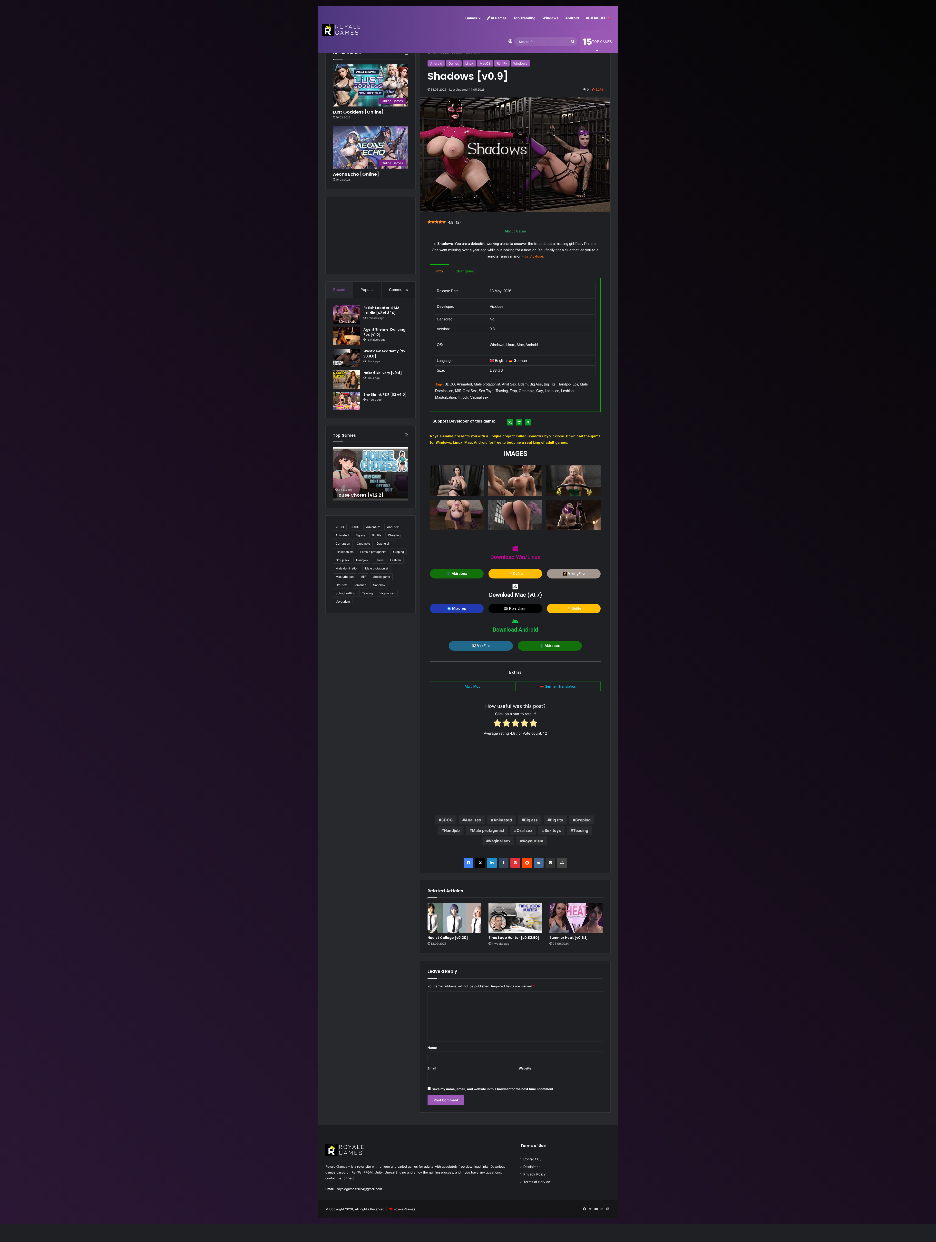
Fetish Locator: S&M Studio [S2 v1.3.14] (381, 310)
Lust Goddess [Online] (358, 112)
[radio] (497, 724)
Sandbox (379, 585)
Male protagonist (488, 830)
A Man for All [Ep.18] (357, 495)
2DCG (340, 527)
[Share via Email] (550, 863)
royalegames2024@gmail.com (359, 1189)
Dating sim (384, 543)
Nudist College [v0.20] (448, 937)
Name (432, 1047)
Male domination (347, 568)
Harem (378, 560)
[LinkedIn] (492, 863)
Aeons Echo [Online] (356, 174)
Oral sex (524, 830)
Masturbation (345, 576)
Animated (502, 820)
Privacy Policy (534, 1174)
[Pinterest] (515, 863)
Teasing (580, 830)
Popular (367, 289)
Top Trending (524, 18)
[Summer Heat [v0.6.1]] (576, 918)
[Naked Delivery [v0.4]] (346, 379)
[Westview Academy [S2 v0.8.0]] (346, 358)
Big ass (531, 820)
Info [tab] (439, 271)
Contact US (532, 1159)
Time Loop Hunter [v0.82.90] (513, 937)
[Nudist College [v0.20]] (454, 918)
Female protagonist (373, 552)
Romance (359, 585)
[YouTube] (596, 1209)
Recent (339, 289)
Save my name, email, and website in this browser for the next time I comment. (493, 1089)
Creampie (363, 543)
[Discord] (608, 1209)
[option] (370, 474)
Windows (550, 18)
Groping (583, 820)
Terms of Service (536, 1182)
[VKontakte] (539, 863)
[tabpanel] (515, 345)
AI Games (498, 18)
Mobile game (381, 576)
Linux (469, 63)
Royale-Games (404, 1209)
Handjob (452, 830)
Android (572, 18)
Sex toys (553, 830)
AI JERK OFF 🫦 (598, 18)
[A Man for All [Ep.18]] (370, 474)
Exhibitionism (344, 552)
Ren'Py (502, 63)
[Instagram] (602, 1209)
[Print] (562, 863)
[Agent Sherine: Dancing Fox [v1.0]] (346, 336)
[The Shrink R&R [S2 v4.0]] (346, 401)
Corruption (343, 543)
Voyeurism (533, 840)
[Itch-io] (519, 422)
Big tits (556, 820)
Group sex (342, 560)
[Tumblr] (503, 863)
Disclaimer (531, 1167)
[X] (480, 863)
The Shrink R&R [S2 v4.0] (385, 394)
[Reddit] (527, 863)
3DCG (447, 820)
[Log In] (510, 41)
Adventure (373, 527)
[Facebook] (468, 863)
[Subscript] (510, 422)
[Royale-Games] (341, 30)
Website (525, 1068)
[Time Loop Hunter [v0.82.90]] (515, 918)
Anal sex (473, 820)
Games (471, 18)
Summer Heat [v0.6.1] (568, 937)
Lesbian (395, 560)
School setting (345, 593)
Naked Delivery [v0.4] (382, 372)
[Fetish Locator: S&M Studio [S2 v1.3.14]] (346, 314)
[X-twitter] (528, 422)
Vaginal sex (499, 840)
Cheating (394, 535)
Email (432, 1068)
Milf (363, 576)
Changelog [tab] (465, 271)
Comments (398, 289)
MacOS (485, 63)
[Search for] (572, 41)
